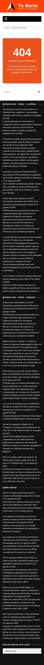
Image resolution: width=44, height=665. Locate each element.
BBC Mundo (11, 487)
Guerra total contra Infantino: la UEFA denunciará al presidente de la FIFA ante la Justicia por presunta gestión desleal (20, 201)
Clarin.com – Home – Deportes (20, 297)
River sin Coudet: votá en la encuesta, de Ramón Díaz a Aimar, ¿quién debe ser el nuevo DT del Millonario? (20, 460)
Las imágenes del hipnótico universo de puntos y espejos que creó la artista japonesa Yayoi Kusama (21, 519)
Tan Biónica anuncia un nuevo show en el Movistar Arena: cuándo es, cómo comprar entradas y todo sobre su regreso (20, 112)
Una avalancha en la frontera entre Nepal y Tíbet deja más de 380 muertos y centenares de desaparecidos (21, 540)
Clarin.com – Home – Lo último (20, 104)
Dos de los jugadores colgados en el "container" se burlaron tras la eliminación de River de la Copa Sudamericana (21, 427)
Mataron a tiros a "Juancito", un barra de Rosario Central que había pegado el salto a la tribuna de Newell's (22, 344)
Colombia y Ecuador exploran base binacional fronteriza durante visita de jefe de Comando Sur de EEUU (22, 142)
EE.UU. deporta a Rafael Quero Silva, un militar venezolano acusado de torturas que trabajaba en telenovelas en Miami (20, 561)
